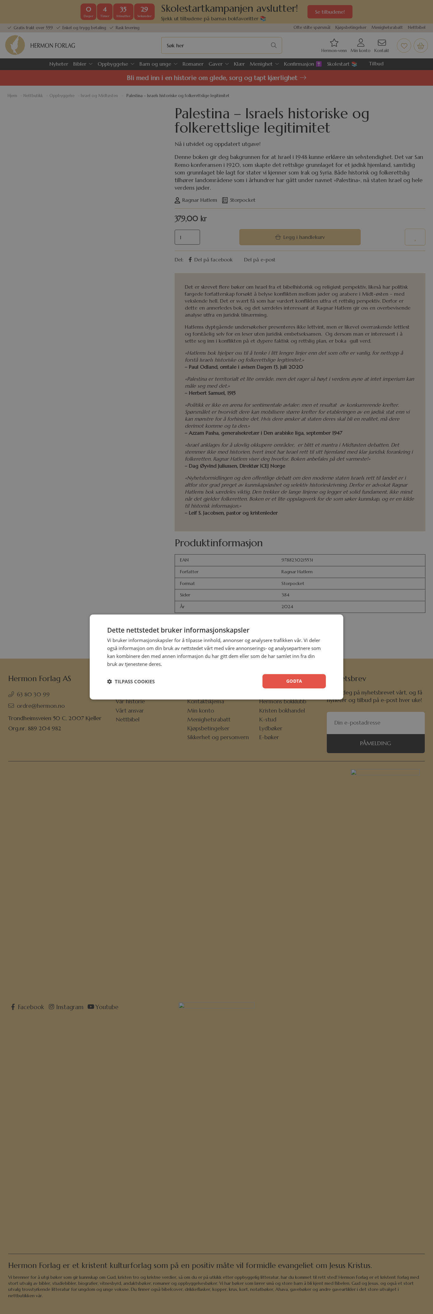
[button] (131, 681)
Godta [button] (294, 681)
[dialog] (216, 657)
